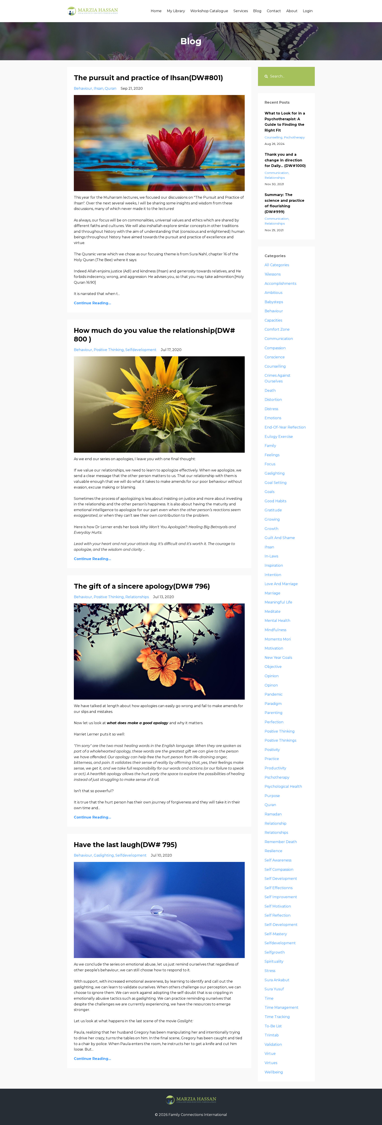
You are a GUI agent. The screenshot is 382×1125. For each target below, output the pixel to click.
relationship (275, 823)
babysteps (274, 302)
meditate (273, 611)
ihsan (98, 88)
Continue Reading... (92, 303)
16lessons (273, 274)
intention (273, 575)
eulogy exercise (279, 436)
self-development (281, 925)
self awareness (278, 860)
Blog (257, 11)
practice (272, 759)
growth (271, 529)
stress (270, 971)
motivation (274, 648)
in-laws (271, 556)
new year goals (278, 658)
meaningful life (278, 602)
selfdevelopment (141, 350)
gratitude (273, 510)
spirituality (274, 961)
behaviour (83, 88)
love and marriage (281, 584)
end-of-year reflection (285, 427)
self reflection (277, 915)
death (270, 390)
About (292, 11)
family (270, 446)
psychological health (283, 786)
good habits (275, 501)
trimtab (272, 1035)
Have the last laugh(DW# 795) (125, 845)
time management (281, 1007)
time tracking (277, 1017)
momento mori (278, 639)
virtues (271, 1063)
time (269, 998)
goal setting (276, 483)
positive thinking (109, 350)
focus (270, 464)
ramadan (273, 814)
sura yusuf (274, 989)
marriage (272, 593)
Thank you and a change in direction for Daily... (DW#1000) (285, 160)
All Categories (277, 265)
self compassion (279, 869)
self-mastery (276, 934)
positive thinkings (280, 740)
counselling (273, 137)
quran (110, 88)
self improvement (281, 897)
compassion (275, 348)
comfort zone (277, 329)
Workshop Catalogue (209, 11)
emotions (273, 418)
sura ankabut (277, 980)
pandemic (274, 694)
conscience (275, 357)
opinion (272, 676)
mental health (277, 621)
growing (272, 519)
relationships (137, 597)
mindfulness (275, 630)
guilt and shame (280, 538)
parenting (274, 713)
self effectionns (278, 888)
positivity (272, 750)
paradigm (273, 704)
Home (156, 11)
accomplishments (280, 283)
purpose (272, 796)
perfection (274, 722)
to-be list (273, 1026)
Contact (274, 11)
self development (281, 879)
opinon (271, 685)
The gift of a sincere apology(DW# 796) (142, 586)
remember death (281, 842)
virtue (270, 1053)
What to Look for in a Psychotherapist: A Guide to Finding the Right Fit (285, 121)
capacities (273, 320)
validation (273, 1044)
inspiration (274, 565)
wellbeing (274, 1072)
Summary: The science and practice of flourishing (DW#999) (284, 203)
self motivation (278, 906)
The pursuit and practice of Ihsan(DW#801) (148, 78)
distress (271, 409)
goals (269, 492)
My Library (176, 11)
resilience (273, 851)
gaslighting (104, 855)
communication (276, 173)
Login (308, 11)
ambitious (273, 293)
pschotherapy (294, 137)
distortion (273, 400)
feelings (272, 455)
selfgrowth (275, 952)
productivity (275, 768)
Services (240, 11)
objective (273, 667)
